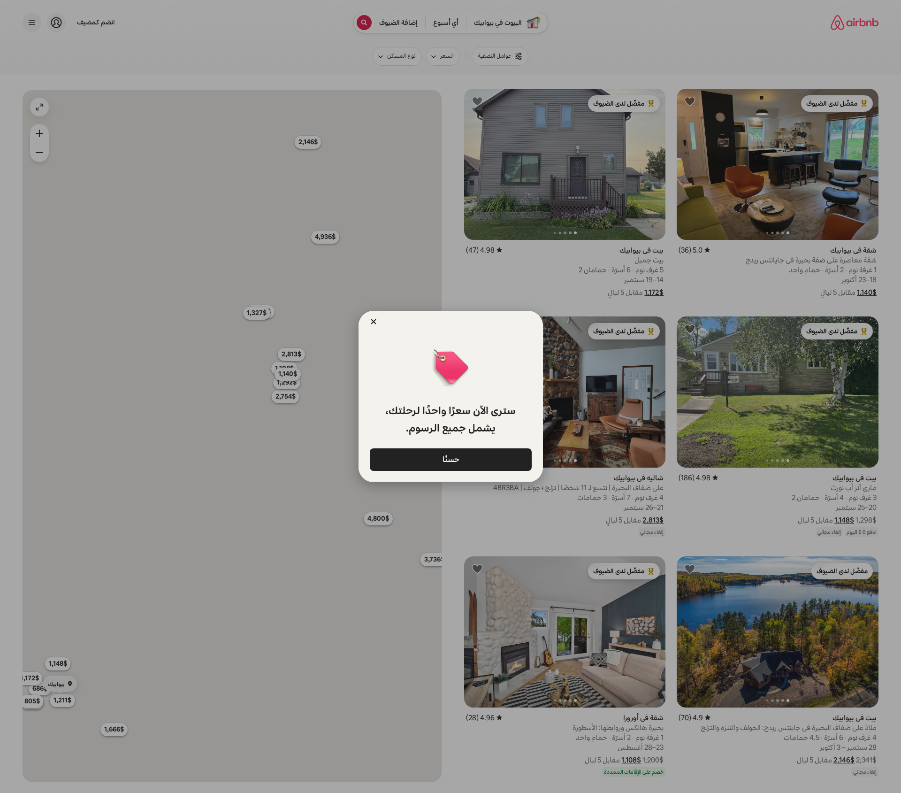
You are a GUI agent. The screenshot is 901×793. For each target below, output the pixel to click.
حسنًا (450, 459)
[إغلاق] (373, 321)
